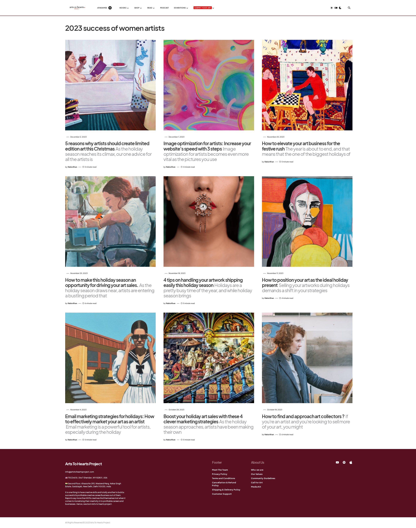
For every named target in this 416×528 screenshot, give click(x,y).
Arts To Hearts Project (83, 463)
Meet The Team (220, 470)
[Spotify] (344, 462)
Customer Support (222, 494)
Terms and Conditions (223, 478)
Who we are (257, 470)
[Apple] (350, 462)
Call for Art (257, 482)
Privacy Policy (219, 474)
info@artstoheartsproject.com (79, 472)
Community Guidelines (263, 478)
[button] (335, 7)
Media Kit (256, 487)
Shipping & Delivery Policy (226, 489)
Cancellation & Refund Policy (224, 484)
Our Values (257, 474)
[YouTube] (337, 462)
